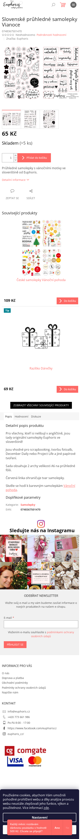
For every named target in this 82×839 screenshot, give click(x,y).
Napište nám (10, 692)
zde (46, 808)
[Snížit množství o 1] (15, 160)
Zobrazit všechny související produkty (41, 405)
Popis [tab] (8, 416)
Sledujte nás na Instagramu (42, 530)
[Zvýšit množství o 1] (15, 155)
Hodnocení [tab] (21, 416)
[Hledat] (53, 5)
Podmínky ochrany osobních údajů (24, 687)
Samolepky (28, 504)
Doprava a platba (13, 678)
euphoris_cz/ (16, 734)
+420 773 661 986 (19, 717)
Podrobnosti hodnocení (51, 35)
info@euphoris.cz (19, 711)
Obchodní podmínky (15, 682)
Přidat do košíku (37, 157)
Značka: (17, 38)
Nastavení (39, 817)
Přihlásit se (15, 644)
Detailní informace (14, 180)
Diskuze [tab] (36, 416)
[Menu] (73, 5)
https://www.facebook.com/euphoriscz (32, 728)
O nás (5, 673)
